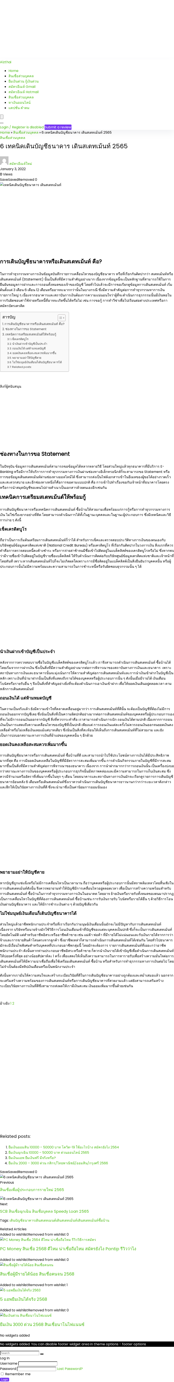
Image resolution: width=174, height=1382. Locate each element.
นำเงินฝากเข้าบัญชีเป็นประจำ (29, 344)
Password (8, 1368)
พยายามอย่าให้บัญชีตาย (26, 358)
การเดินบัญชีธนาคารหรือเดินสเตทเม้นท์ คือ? (34, 324)
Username (8, 1363)
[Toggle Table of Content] (60, 317)
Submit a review (58, 127)
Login (4, 1379)
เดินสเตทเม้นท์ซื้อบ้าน (93, 1220)
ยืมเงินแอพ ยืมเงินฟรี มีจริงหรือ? (32, 1157)
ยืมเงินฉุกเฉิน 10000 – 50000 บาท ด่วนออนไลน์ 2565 (48, 1152)
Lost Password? (70, 1368)
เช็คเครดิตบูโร (19, 339)
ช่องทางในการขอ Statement (25, 329)
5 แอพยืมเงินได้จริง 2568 (23, 1299)
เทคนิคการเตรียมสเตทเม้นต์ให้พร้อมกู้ (30, 334)
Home (13, 70)
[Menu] (1, 117)
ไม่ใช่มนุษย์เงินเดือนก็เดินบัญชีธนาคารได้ (37, 362)
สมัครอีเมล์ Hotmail (23, 92)
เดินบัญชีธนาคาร (22, 1220)
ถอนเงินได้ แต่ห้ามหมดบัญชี (29, 348)
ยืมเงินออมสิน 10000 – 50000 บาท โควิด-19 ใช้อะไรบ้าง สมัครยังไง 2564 (63, 1147)
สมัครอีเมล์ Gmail (21, 86)
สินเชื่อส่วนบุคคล (21, 76)
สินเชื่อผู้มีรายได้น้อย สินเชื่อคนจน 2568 (37, 1274)
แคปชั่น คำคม (18, 107)
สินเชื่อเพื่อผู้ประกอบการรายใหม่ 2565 (32, 1189)
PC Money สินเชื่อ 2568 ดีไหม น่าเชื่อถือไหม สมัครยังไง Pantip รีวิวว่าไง (68, 1249)
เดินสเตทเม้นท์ (66, 1220)
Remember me (17, 1374)
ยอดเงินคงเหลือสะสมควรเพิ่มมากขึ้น (34, 353)
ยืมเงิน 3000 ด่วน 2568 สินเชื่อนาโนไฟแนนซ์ (42, 1324)
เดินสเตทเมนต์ (45, 1220)
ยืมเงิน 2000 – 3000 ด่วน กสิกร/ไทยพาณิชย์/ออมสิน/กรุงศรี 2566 (58, 1163)
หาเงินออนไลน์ (19, 102)
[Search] (1, 123)
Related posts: (22, 367)
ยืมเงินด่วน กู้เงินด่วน (23, 81)
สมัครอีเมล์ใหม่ (20, 163)
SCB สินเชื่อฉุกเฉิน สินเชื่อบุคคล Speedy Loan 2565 (44, 1211)
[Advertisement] (87, 29)
